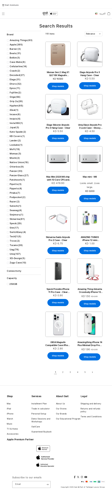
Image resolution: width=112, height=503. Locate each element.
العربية (102, 13)
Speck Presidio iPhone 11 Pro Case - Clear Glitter (58, 291)
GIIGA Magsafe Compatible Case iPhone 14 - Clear (58, 344)
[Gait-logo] (51, 13)
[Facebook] (75, 477)
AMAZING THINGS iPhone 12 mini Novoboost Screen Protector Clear (89, 239)
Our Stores (61, 409)
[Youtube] (85, 477)
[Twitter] (78, 477)
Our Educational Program (68, 419)
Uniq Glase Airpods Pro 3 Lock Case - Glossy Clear (90, 126)
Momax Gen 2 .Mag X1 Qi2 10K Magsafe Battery (58, 74)
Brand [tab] (10, 34)
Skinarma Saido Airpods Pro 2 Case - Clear (58, 238)
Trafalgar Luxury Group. (95, 487)
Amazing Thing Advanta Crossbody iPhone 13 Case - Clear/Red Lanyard (90, 291)
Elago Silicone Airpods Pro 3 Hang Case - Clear (58, 126)
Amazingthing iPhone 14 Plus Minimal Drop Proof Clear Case (89, 344)
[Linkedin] (82, 477)
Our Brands (61, 414)
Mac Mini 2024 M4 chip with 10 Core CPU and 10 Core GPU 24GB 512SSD (58, 178)
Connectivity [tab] (14, 271)
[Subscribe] (47, 484)
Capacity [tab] (12, 278)
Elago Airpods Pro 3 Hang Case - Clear (90, 74)
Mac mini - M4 (90, 177)
